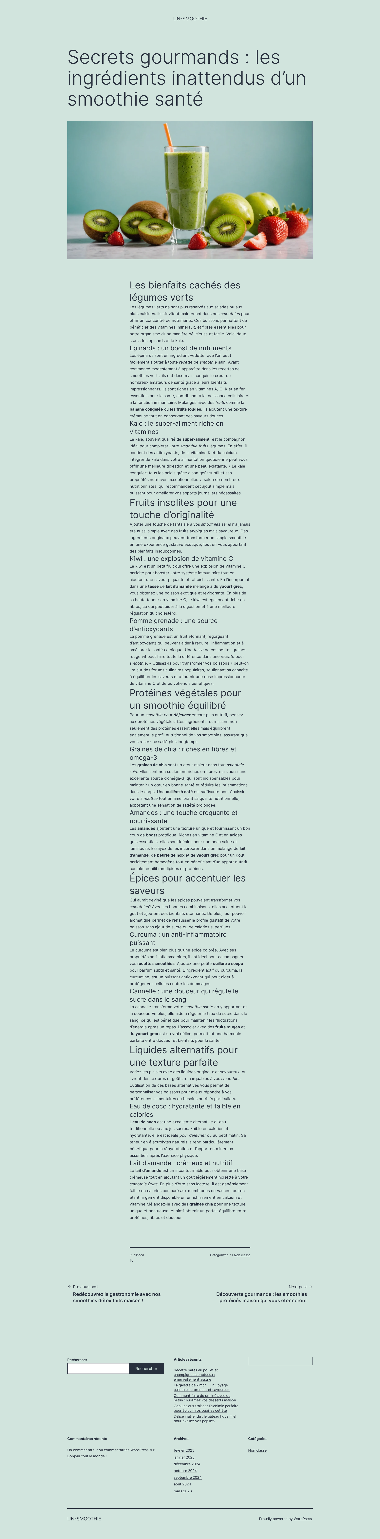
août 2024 (182, 1484)
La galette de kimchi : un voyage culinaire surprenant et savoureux (202, 1387)
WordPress (303, 1519)
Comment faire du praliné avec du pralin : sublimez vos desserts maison (205, 1398)
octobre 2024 (185, 1471)
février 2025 (184, 1450)
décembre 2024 (187, 1464)
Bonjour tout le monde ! (87, 1456)
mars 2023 (183, 1491)
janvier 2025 (184, 1457)
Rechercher (77, 1360)
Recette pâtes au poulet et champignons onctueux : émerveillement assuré (196, 1374)
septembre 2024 (188, 1477)
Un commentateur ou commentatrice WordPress (107, 1450)
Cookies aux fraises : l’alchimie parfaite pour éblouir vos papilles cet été (206, 1408)
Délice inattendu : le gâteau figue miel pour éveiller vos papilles (205, 1418)
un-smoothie (190, 19)
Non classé (242, 1255)
